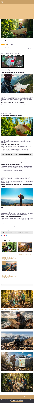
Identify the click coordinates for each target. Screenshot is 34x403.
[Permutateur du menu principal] (32, 2)
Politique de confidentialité (19, 401)
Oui (11, 401)
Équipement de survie (5, 257)
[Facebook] (1, 235)
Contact (25, 397)
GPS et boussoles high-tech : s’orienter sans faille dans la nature (8, 253)
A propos (25, 396)
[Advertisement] (17, 12)
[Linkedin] (6, 235)
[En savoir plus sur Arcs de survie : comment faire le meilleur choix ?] (25, 247)
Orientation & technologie (5, 259)
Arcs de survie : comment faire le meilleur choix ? (24, 253)
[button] (5, 47)
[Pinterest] (4, 235)
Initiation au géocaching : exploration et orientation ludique (10, 309)
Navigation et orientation (12, 258)
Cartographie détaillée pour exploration (7, 256)
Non (14, 401)
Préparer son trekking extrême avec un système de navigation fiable (9, 272)
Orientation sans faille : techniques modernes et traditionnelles (10, 392)
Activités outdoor (20, 254)
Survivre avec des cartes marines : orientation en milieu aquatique (11, 330)
